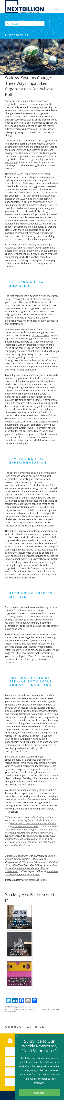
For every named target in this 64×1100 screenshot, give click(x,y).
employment (27, 1009)
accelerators (16, 1009)
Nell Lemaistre (22, 858)
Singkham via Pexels (36, 879)
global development (41, 1009)
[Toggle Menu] (56, 8)
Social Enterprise (24, 1007)
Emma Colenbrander (16, 855)
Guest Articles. (17, 35)
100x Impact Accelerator (34, 862)
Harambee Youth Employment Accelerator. (31, 873)
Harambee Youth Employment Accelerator (31, 867)
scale (53, 1009)
